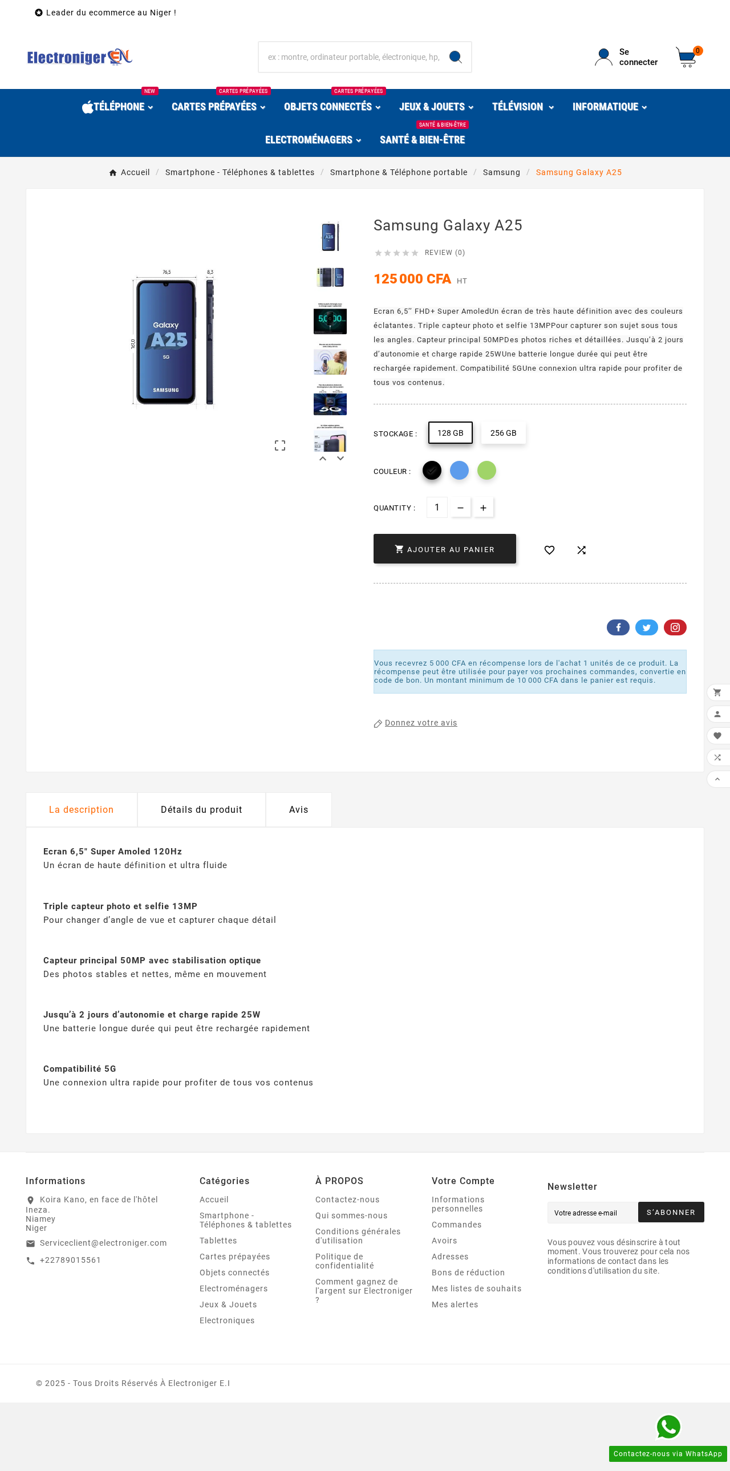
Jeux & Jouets (228, 1304)
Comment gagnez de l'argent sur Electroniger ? (364, 1290)
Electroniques (227, 1320)
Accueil (214, 1199)
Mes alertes (455, 1304)
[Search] (455, 57)
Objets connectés (235, 1272)
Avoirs (444, 1240)
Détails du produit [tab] (201, 809)
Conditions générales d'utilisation (358, 1236)
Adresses (450, 1256)
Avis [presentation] (299, 809)
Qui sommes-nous (351, 1215)
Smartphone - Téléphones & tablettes (246, 1220)
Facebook (618, 627)
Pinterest (675, 627)
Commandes (457, 1224)
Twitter (646, 627)
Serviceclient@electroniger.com (103, 1242)
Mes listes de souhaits (477, 1288)
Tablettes (218, 1240)
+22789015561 (71, 1260)
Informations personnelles (458, 1204)
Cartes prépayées (235, 1256)
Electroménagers (234, 1288)
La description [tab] (81, 809)
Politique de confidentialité (344, 1261)
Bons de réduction (468, 1272)
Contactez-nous (347, 1199)
